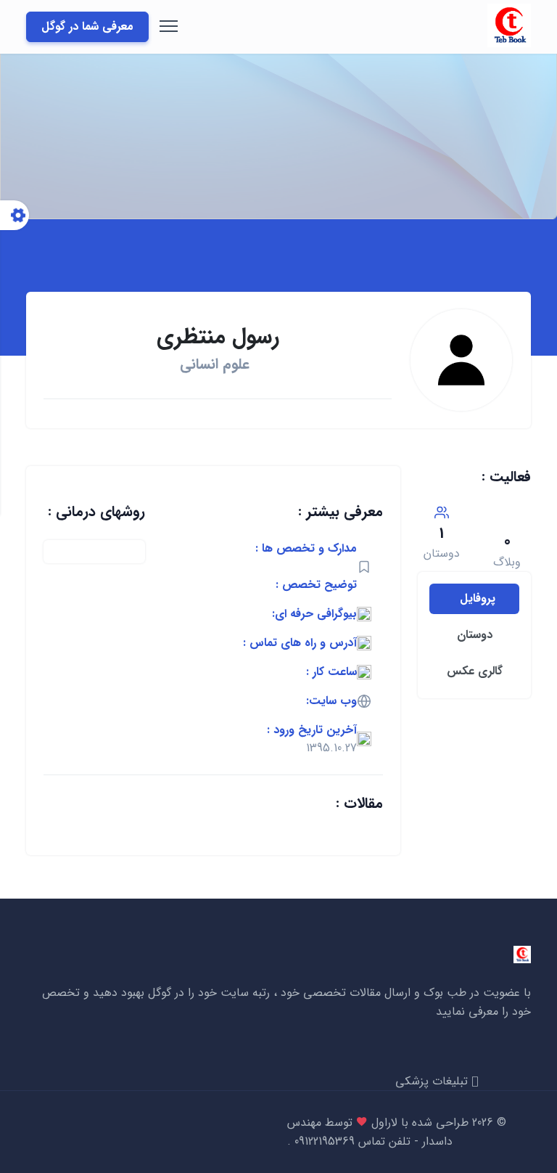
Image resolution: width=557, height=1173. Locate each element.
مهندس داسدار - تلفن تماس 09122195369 (370, 1131)
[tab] (474, 599)
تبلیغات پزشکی (433, 1081)
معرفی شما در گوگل (87, 26)
